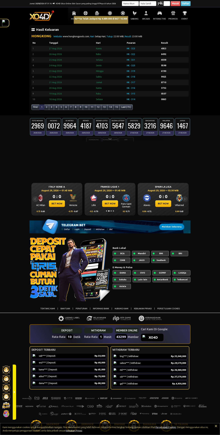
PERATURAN (81, 309)
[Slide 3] (111, 211)
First (35, 107)
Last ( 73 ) (126, 107)
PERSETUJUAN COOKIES (168, 309)
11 (92, 107)
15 (116, 107)
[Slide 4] (113, 211)
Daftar (185, 3)
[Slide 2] (109, 211)
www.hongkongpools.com (76, 36)
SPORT (123, 19)
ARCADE (146, 19)
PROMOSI (173, 19)
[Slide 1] (106, 211)
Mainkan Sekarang (172, 227)
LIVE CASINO (110, 19)
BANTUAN (65, 309)
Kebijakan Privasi (74, 430)
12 (98, 107)
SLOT (97, 19)
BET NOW (69, 203)
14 (110, 107)
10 (86, 107)
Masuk (175, 3)
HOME (74, 19)
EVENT (185, 19)
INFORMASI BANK (101, 309)
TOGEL (85, 19)
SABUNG (135, 19)
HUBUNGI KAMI (121, 309)
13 (104, 107)
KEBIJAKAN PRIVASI (143, 309)
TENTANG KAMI (47, 309)
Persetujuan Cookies (166, 427)
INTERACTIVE (159, 19)
